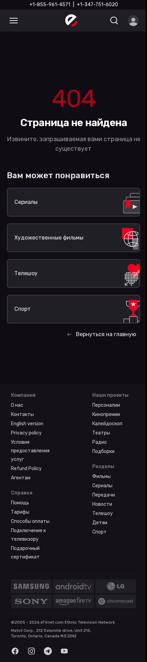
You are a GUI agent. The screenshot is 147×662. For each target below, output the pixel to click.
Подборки (103, 451)
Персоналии (106, 405)
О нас (17, 405)
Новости (102, 504)
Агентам (20, 478)
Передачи (103, 495)
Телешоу (102, 513)
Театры (101, 433)
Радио (99, 442)
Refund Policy (26, 468)
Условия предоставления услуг (30, 450)
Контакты (22, 414)
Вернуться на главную (106, 334)
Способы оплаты (30, 521)
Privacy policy (26, 433)
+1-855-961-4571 (49, 5)
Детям (99, 523)
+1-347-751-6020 (97, 5)
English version (27, 424)
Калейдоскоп (107, 424)
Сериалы (102, 486)
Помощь (20, 503)
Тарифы (20, 512)
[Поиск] (114, 20)
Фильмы (101, 476)
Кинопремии (106, 414)
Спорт (99, 532)
